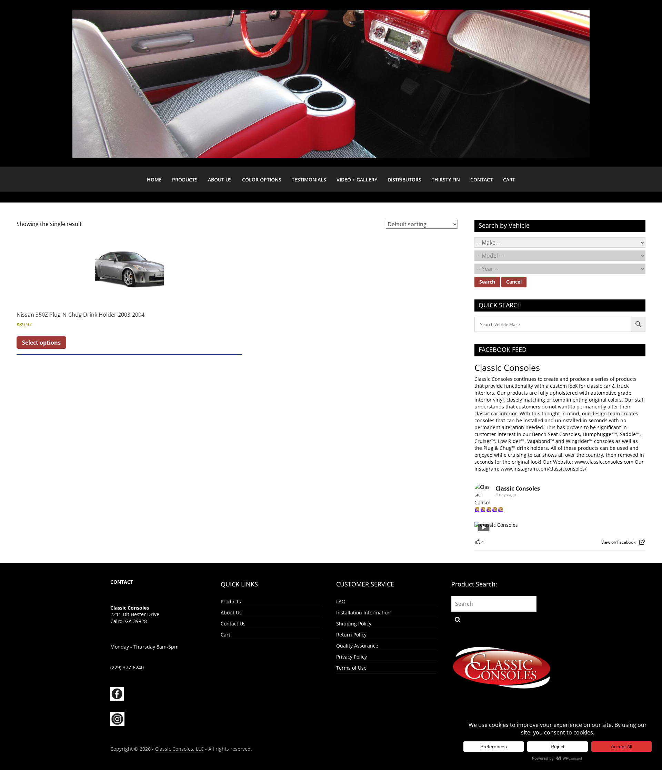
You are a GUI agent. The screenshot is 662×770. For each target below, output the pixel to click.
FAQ (340, 601)
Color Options (261, 179)
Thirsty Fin (446, 179)
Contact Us (233, 623)
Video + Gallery (357, 179)
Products (185, 179)
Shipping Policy (353, 623)
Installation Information (363, 612)
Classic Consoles (507, 367)
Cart (509, 179)
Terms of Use (351, 667)
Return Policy (351, 634)
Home (154, 179)
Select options (41, 342)
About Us (220, 179)
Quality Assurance (357, 645)
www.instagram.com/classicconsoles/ (543, 468)
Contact (481, 179)
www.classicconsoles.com (603, 461)
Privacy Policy (351, 656)
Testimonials (309, 179)
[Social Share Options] (642, 542)
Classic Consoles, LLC (179, 749)
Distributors (404, 179)
